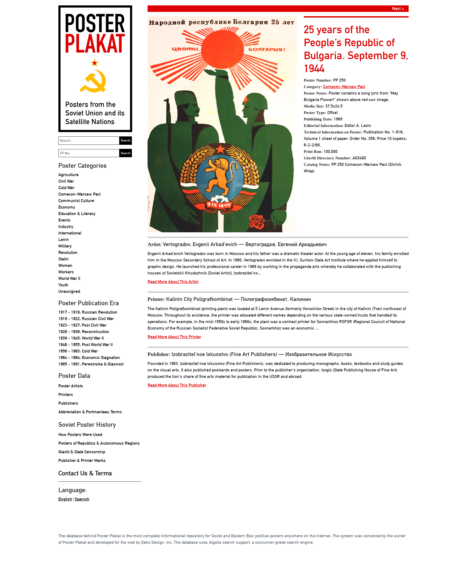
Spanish (82, 499)
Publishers (68, 403)
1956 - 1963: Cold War (78, 351)
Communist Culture (76, 200)
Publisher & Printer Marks (82, 460)
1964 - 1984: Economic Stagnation (89, 357)
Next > (398, 8)
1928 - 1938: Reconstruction (83, 331)
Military (65, 246)
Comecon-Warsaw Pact (79, 194)
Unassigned (69, 291)
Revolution (68, 252)
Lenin (63, 239)
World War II (69, 278)
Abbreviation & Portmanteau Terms (90, 411)
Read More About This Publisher (177, 385)
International (69, 233)
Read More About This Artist (173, 281)
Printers (65, 394)
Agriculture (68, 174)
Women (65, 265)
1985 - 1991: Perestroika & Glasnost (91, 364)
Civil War (66, 181)
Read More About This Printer (174, 336)
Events (64, 220)
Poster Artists (70, 385)
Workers (66, 271)
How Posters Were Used (80, 434)
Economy (66, 207)
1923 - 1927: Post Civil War (82, 325)
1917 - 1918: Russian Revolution (87, 312)
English (65, 499)
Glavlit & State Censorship (81, 451)
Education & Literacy (76, 213)
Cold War (66, 187)
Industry (65, 226)
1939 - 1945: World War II (81, 338)
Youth (63, 284)
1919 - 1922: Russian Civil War (86, 318)
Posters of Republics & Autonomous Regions (99, 443)
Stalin (63, 258)
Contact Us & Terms (85, 473)
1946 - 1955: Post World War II (85, 344)
